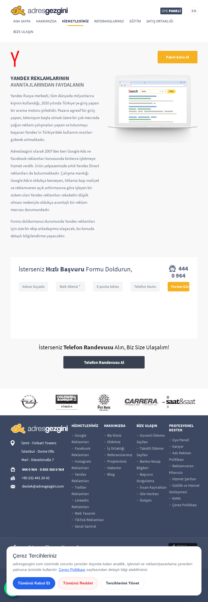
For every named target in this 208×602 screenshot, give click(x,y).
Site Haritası (149, 493)
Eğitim (135, 21)
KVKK (176, 498)
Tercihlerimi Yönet (122, 583)
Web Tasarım (84, 513)
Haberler (113, 467)
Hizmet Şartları (183, 478)
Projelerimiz (116, 461)
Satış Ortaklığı (159, 21)
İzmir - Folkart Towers (38, 442)
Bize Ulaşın (23, 31)
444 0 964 (179, 271)
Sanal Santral (85, 526)
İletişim (145, 500)
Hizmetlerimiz (75, 21)
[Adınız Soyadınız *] (33, 286)
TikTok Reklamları (89, 519)
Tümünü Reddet (78, 583)
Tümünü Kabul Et (34, 583)
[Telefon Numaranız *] (145, 286)
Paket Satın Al (177, 57)
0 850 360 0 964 (52, 469)
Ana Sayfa (22, 21)
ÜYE (171, 10)
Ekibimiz (113, 441)
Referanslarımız (109, 21)
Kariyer (177, 446)
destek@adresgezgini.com (43, 486)
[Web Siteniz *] (70, 286)
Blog (110, 474)
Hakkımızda (46, 21)
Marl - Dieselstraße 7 (37, 459)
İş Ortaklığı (115, 448)
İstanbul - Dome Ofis (37, 451)
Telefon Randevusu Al (104, 362)
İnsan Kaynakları (153, 487)
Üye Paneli (180, 439)
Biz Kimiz (113, 435)
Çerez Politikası (184, 504)
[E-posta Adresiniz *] (107, 286)
